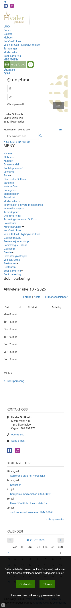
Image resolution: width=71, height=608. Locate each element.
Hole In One (10, 186)
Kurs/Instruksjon (13, 41)
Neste (37, 297)
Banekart (9, 182)
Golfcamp (9, 248)
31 (9, 553)
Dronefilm (15, 485)
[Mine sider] (5, 2)
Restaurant (10, 263)
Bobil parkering (12, 56)
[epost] (60, 129)
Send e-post (18, 440)
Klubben (8, 37)
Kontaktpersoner (13, 168)
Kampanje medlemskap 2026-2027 (30, 494)
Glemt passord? (15, 104)
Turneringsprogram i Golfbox (20, 219)
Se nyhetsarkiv (56, 519)
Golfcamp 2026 (12, 237)
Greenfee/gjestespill (15, 256)
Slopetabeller (11, 193)
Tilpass (47, 584)
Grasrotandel (11, 164)
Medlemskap (11, 52)
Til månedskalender (56, 297)
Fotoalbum (10, 223)
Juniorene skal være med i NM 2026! (31, 512)
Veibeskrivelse (12, 259)
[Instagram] (12, 6)
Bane (7, 175)
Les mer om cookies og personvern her (35, 595)
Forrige (27, 297)
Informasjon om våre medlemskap (23, 204)
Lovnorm (9, 171)
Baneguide (10, 190)
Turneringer (10, 48)
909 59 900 (17, 434)
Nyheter (8, 153)
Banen (7, 30)
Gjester (8, 34)
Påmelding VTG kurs (15, 245)
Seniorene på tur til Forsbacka (27, 475)
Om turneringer (12, 215)
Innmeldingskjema (14, 208)
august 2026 (35, 540)
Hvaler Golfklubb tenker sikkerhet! (29, 503)
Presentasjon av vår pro (17, 241)
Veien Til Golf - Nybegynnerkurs (22, 45)
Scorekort (9, 197)
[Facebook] (6, 6)
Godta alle (25, 584)
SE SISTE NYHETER (18, 141)
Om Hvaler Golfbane (15, 179)
